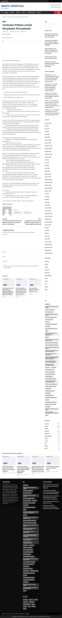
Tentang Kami (31, 12)
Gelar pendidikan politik (51, 328)
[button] (2, 12)
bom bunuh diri (49, 319)
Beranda (4, 17)
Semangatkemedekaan (51, 402)
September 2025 (48, 154)
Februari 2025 (48, 174)
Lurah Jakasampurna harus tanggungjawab (50, 361)
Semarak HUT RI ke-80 (50, 404)
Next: (32, 221)
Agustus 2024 (48, 191)
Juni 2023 (47, 230)
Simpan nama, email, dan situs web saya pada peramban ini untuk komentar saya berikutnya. (21, 266)
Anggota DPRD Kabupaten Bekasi (51, 307)
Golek (46, 331)
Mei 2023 (47, 233)
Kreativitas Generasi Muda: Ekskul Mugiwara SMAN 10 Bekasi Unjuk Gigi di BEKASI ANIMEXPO (8, 291)
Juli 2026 (47, 126)
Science (47, 400)
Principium (47, 84)
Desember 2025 (48, 145)
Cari (46, 21)
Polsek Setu (48, 388)
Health (23, 12)
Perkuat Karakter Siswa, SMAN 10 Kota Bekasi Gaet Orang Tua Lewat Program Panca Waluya (21, 291)
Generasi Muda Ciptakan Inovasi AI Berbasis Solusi (34, 289)
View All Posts (27, 212)
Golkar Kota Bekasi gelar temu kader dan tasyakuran (51, 334)
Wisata (46, 287)
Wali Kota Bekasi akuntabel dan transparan (51, 412)
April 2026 (47, 134)
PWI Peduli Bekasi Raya (51, 397)
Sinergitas (47, 406)
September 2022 (48, 253)
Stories (18, 12)
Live (59, 12)
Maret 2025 (47, 171)
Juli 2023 (47, 227)
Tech (46, 284)
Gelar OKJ (47, 326)
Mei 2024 (47, 199)
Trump (46, 100)
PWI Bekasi (48, 393)
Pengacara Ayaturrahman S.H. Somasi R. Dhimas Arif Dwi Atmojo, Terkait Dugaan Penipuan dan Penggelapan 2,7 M (52, 104)
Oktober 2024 (48, 185)
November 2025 (48, 148)
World (46, 289)
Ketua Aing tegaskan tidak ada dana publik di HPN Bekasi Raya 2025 (51, 357)
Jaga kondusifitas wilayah (51, 342)
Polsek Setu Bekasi (49, 391)
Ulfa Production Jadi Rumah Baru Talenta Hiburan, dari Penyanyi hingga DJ (51, 35)
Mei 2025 (47, 165)
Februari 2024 (48, 208)
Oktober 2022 (48, 250)
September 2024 (48, 188)
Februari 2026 (48, 140)
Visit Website (17, 212)
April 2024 (47, 202)
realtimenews (5, 31)
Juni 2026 (47, 128)
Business (6, 12)
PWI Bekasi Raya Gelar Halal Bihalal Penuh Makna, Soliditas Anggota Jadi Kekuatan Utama (51, 87)
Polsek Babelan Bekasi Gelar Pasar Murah (50, 381)
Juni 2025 (47, 162)
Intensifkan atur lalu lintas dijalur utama (52, 340)
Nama (4, 251)
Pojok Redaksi (48, 275)
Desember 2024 (48, 179)
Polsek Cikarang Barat (50, 386)
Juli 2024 (47, 193)
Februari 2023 (48, 241)
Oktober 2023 (48, 219)
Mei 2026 (47, 131)
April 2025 (47, 168)
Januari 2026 (48, 143)
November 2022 (48, 247)
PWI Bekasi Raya (49, 395)
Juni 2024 (47, 196)
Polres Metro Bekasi (50, 374)
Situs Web (4, 261)
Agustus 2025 (48, 157)
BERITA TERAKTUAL (12, 6)
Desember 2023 (48, 213)
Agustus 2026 (48, 123)
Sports (12, 12)
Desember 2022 (48, 244)
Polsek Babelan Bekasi (50, 378)
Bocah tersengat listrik (50, 317)
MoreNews (40, 616)
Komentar (5, 234)
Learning (47, 109)
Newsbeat (47, 272)
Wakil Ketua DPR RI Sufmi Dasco (51, 409)
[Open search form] (52, 12)
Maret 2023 (47, 239)
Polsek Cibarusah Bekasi (51, 384)
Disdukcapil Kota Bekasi (51, 324)
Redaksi (39, 12)
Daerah (4, 21)
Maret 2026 (47, 137)
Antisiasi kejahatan (50, 309)
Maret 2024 (47, 205)
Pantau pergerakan (50, 372)
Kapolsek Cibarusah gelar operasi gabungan (51, 351)
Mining (46, 93)
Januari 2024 (48, 210)
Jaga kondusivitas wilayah (51, 345)
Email (4, 256)
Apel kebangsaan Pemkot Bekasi (51, 315)
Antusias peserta (49, 312)
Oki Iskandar (48, 75)
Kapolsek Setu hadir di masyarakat (50, 354)
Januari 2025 (48, 176)
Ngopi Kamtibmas (49, 369)
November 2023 (48, 216)
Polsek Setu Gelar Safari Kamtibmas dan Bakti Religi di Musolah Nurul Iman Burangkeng (51, 507)
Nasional (47, 270)
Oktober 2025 (48, 151)
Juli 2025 (47, 160)
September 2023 (48, 222)
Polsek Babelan (49, 376)
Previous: (12, 221)
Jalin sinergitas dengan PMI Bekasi (52, 348)
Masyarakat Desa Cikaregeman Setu (49, 365)
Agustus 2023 (48, 224)
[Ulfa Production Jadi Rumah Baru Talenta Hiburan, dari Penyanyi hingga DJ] (9, 460)
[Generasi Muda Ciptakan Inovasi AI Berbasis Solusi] (35, 282)
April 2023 (47, 236)
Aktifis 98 (47, 304)
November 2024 (48, 182)
